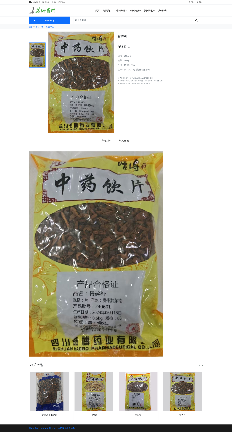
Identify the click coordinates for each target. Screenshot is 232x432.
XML (54, 428)
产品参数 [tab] (123, 140)
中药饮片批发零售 (66, 428)
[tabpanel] (49, 396)
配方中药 (50, 27)
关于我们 (192, 2)
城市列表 (162, 10)
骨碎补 (182, 414)
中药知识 (134, 10)
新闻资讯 (148, 10)
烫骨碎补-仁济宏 (49, 414)
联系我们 (200, 2)
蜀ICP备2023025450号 (40, 428)
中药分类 (120, 10)
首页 (97, 10)
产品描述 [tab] (106, 140)
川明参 (94, 414)
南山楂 (138, 414)
